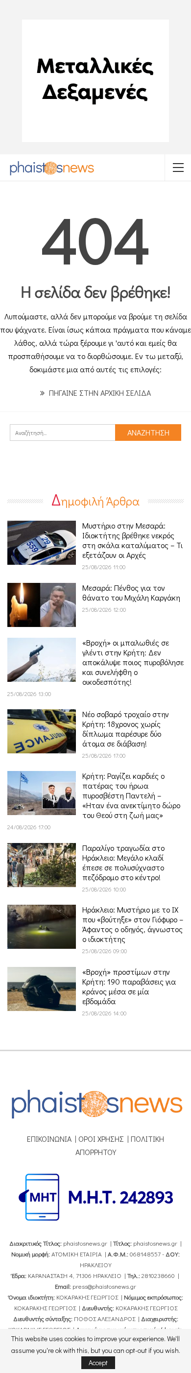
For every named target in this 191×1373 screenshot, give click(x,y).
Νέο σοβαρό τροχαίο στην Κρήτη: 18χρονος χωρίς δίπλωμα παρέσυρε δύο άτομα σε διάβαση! (125, 728)
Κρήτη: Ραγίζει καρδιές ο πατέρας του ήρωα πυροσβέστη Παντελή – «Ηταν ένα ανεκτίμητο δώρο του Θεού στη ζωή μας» (131, 795)
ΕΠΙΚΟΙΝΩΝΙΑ (49, 1138)
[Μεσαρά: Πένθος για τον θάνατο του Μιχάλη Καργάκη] (41, 605)
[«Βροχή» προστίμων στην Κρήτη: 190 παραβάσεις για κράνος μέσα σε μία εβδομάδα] (41, 989)
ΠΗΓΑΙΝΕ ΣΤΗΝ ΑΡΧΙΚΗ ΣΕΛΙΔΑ (99, 392)
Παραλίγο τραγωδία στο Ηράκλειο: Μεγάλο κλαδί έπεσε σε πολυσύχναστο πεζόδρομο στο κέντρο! (123, 862)
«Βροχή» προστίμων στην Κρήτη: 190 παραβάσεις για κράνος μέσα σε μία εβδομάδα (129, 986)
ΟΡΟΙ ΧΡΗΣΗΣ (101, 1138)
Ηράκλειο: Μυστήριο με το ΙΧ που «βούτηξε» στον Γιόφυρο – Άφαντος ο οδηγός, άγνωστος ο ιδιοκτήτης (132, 924)
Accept (98, 1362)
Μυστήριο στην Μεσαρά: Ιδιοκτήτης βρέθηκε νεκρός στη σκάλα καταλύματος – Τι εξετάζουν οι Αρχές (132, 540)
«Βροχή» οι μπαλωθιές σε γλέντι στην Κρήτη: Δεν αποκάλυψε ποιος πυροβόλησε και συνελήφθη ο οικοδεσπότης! (133, 662)
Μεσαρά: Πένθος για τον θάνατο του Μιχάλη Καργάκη (131, 592)
